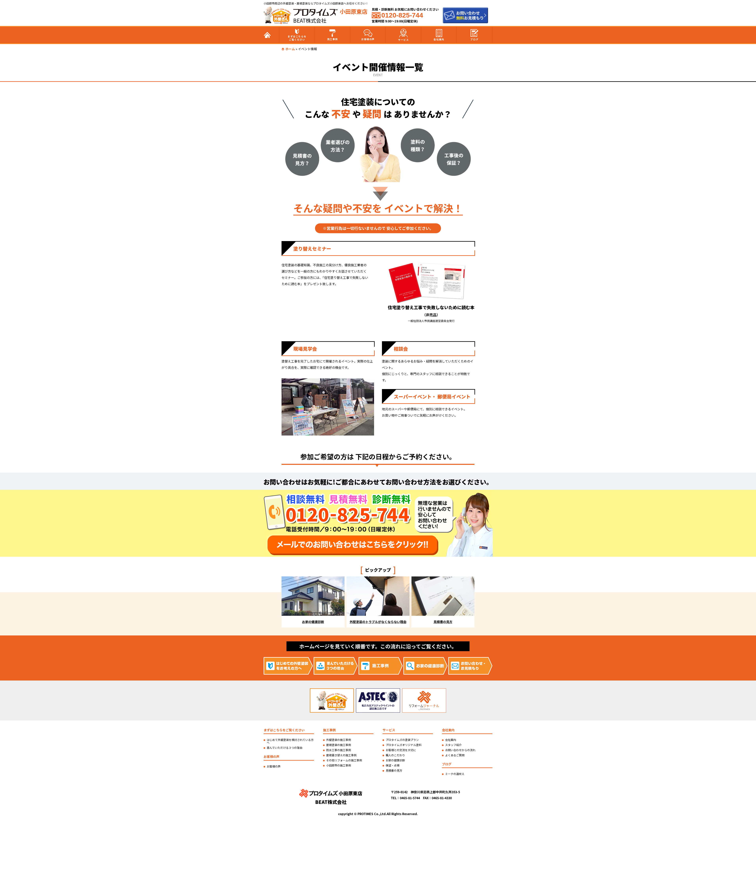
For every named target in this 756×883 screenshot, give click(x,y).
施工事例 (332, 39)
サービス (403, 39)
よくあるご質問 (454, 755)
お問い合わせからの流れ (460, 750)
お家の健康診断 (395, 760)
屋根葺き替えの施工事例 (341, 755)
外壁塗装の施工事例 (338, 739)
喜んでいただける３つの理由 (284, 747)
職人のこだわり (395, 755)
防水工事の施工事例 (338, 750)
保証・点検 (392, 765)
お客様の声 (368, 39)
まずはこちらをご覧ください (297, 38)
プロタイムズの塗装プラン (402, 739)
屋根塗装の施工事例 (338, 744)
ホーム (290, 48)
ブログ (474, 39)
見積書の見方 (394, 770)
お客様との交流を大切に (401, 750)
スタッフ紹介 (453, 744)
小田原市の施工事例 (338, 765)
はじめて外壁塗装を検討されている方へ (290, 741)
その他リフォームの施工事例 (344, 760)
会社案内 (439, 39)
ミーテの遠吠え (454, 773)
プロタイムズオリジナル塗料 (404, 744)
